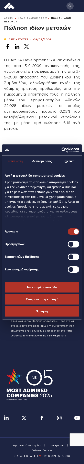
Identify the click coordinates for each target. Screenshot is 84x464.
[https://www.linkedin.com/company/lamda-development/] (6, 418)
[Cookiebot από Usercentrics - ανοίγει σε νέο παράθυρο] (61, 150)
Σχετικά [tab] (68, 161)
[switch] (73, 244)
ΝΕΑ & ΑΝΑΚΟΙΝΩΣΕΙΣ (32, 18)
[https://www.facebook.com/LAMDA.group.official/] (41, 418)
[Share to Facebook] (7, 46)
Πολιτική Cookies (42, 450)
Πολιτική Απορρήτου (44, 321)
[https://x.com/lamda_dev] (24, 418)
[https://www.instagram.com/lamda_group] (59, 418)
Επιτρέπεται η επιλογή (42, 299)
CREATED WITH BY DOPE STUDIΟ (42, 455)
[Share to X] (26, 46)
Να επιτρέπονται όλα (42, 287)
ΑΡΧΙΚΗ (9, 18)
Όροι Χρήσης (56, 445)
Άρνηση (42, 311)
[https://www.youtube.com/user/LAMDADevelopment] (77, 418)
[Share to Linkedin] (17, 46)
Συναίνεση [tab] (15, 161)
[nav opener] (78, 6)
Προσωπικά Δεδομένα (27, 445)
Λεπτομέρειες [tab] (42, 161)
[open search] (70, 6)
